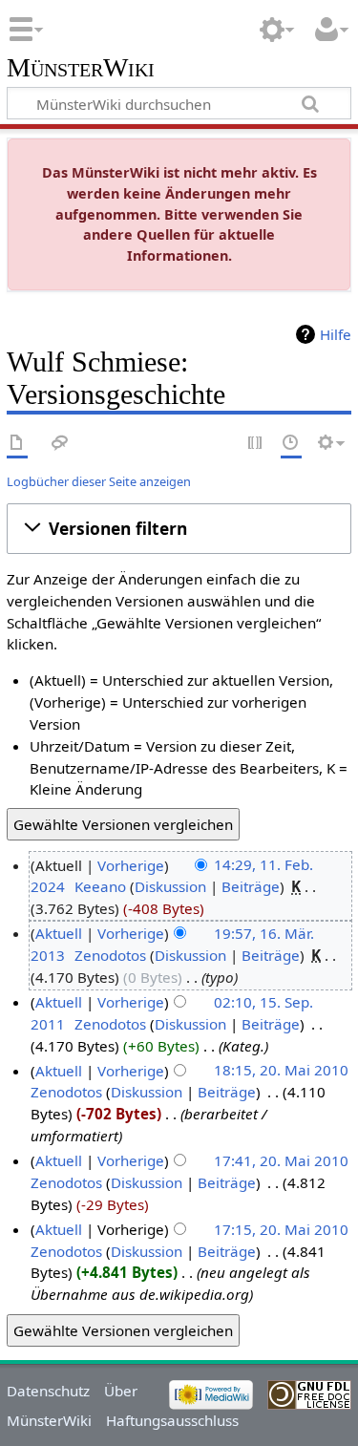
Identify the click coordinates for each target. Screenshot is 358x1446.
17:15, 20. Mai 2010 (281, 1229)
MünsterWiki (81, 68)
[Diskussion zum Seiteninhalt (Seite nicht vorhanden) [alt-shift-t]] (60, 444)
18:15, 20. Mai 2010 (281, 1070)
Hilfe (335, 334)
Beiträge (250, 886)
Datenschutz (48, 1390)
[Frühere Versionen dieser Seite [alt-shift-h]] (291, 444)
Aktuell (58, 933)
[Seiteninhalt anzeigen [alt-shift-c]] (17, 444)
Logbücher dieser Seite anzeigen (99, 481)
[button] (179, 528)
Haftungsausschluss (172, 1420)
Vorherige (130, 865)
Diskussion (170, 886)
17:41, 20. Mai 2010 (281, 1160)
